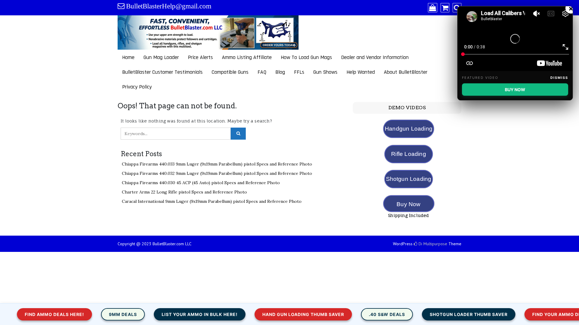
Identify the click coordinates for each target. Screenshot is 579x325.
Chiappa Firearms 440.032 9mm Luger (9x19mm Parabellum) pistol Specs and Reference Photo (217, 173)
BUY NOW (515, 89)
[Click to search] (238, 134)
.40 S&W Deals (365, 314)
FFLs (299, 72)
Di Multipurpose (432, 243)
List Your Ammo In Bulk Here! (178, 314)
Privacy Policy (137, 86)
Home (128, 57)
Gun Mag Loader (161, 57)
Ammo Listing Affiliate (247, 57)
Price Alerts (200, 57)
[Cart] (445, 8)
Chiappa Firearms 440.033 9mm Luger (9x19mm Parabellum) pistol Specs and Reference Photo (217, 164)
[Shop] (432, 8)
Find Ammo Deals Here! (32, 314)
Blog (280, 72)
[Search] (457, 8)
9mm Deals (101, 314)
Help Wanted (360, 72)
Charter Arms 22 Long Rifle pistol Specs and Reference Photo (184, 192)
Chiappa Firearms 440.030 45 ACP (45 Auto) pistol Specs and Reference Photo (201, 182)
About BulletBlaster (405, 72)
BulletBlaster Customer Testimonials (162, 72)
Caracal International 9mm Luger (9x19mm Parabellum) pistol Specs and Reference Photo (212, 201)
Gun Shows (325, 72)
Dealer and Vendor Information (375, 57)
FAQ (262, 72)
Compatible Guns (230, 72)
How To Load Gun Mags (306, 57)
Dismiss (559, 78)
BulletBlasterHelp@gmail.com (168, 6)
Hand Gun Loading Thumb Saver (281, 314)
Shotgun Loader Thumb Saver (447, 314)
